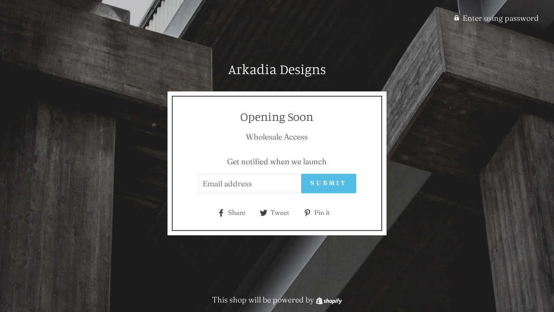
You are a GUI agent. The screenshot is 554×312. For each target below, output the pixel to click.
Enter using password (501, 18)
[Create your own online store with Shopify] (329, 300)
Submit (328, 183)
